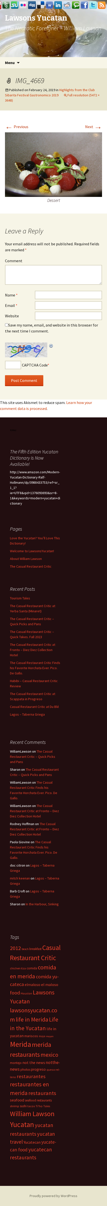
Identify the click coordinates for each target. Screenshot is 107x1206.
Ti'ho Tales (43, 1106)
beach (25, 949)
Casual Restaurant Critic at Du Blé (34, 706)
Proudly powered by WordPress (53, 1196)
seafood (17, 1100)
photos (25, 1069)
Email (11, 305)
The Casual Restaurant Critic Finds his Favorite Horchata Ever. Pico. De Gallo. (35, 667)
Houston (26, 993)
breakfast (35, 949)
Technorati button (76, 5)
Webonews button (50, 5)
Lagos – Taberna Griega (27, 714)
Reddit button (67, 5)
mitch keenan (20, 878)
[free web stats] (13, 430)
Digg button (32, 5)
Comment (13, 260)
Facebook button (84, 5)
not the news (33, 1062)
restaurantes (31, 1076)
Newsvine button (6, 5)
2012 (15, 948)
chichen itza (18, 968)
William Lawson (32, 1113)
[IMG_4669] (53, 164)
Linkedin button (58, 5)
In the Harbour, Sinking (42, 904)
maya (42, 1036)
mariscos (31, 1036)
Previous (16, 126)
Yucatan (22, 1124)
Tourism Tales (20, 598)
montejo (16, 1063)
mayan (50, 1036)
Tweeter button (93, 5)
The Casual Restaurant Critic (31, 566)
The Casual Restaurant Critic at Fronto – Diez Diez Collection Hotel (32, 649)
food (15, 992)
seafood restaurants (38, 1100)
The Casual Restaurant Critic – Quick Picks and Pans (32, 756)
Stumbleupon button (15, 5)
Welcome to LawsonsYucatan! (32, 551)
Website (12, 315)
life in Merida (32, 1019)
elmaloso (32, 984)
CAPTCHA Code (35, 365)
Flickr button (23, 5)
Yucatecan (32, 1142)
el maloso (49, 984)
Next (93, 126)
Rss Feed (102, 5)
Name (11, 294)
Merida (20, 1044)
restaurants (42, 1093)
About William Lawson (26, 558)
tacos (31, 1106)
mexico (49, 1054)
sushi (23, 1106)
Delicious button (41, 5)
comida (32, 968)
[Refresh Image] (51, 345)
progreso (38, 1069)
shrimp (14, 1106)
